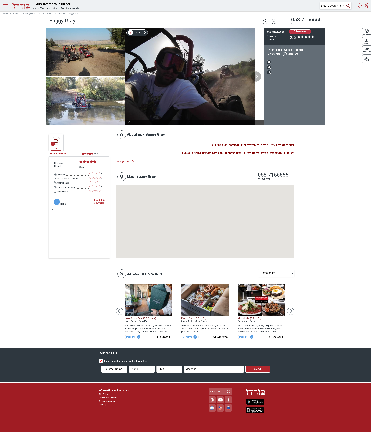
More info (131, 336)
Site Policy (103, 394)
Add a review (59, 153)
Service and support (108, 397)
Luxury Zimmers (41, 8)
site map (102, 404)
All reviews (300, 31)
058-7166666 (273, 175)
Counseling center (107, 401)
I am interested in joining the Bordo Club (125, 361)
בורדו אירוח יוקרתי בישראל (12, 13)
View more (99, 202)
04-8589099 (163, 337)
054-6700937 (218, 337)
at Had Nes (61, 13)
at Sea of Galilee (47, 13)
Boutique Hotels (70, 8)
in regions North (31, 13)
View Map (275, 54)
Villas (56, 8)
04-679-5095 (275, 337)
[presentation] (256, 76)
